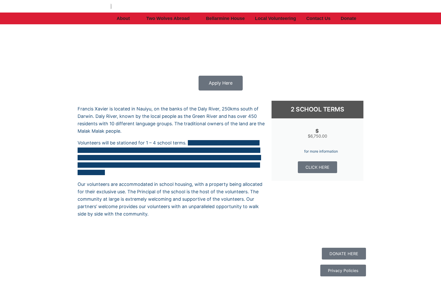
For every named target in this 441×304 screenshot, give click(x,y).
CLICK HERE (317, 167)
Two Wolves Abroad (168, 18)
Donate (348, 18)
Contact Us (318, 18)
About (123, 18)
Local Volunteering (275, 18)
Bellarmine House (225, 18)
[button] (82, 232)
